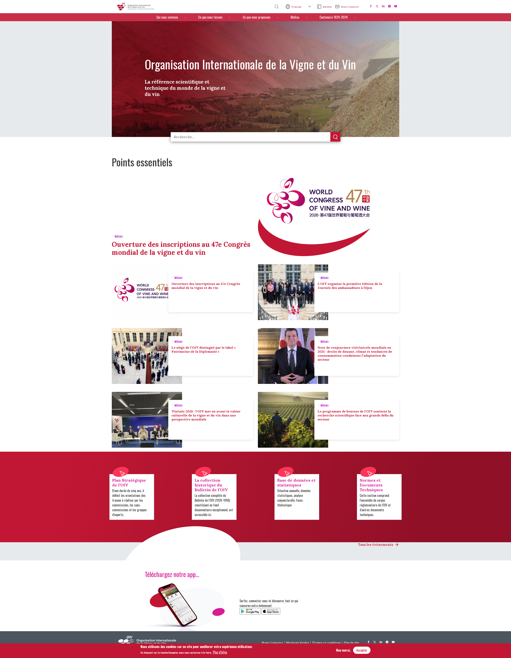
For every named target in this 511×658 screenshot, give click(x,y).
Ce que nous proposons (256, 17)
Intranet (327, 6)
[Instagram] (389, 6)
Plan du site (351, 642)
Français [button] (296, 6)
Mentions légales (297, 642)
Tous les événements (375, 544)
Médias (295, 17)
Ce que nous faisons (210, 17)
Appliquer (335, 137)
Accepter (361, 650)
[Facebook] (370, 6)
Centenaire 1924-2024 (334, 17)
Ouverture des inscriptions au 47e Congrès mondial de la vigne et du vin (181, 248)
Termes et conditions (326, 642)
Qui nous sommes (167, 17)
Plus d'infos (220, 652)
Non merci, (343, 650)
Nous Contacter (350, 6)
